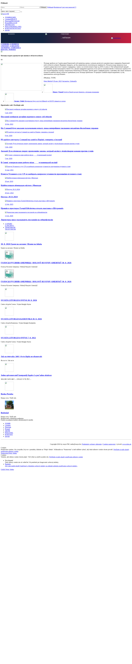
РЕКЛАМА (13, 26)
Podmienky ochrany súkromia (92, 444)
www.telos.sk (126, 444)
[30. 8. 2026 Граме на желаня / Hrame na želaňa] (66, 236)
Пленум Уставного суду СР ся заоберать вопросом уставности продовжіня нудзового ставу (41, 174)
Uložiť (3, 469)
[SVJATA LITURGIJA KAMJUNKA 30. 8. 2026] (66, 311)
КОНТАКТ (13, 28)
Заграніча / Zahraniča (69, 81)
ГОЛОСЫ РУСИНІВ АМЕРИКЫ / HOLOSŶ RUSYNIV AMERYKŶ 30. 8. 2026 (36, 263)
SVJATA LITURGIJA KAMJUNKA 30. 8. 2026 (21, 319)
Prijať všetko (12, 453)
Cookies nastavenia (109, 444)
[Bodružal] (66, 405)
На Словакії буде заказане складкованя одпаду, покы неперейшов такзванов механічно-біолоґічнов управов (49, 128)
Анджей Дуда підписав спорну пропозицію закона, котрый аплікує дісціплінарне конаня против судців (47, 151)
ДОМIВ (10, 17)
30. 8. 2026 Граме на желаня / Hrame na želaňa (21, 244)
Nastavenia (4, 453)
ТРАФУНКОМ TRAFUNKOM (10, 228)
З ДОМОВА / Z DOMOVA (10, 44)
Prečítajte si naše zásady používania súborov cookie (66, 457)
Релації (11, 23)
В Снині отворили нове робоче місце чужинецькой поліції (29, 162)
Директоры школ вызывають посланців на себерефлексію (27, 220)
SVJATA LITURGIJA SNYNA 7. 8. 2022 (18, 338)
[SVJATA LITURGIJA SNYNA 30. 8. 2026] (66, 292)
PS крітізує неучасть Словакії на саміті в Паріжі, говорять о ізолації (31, 139)
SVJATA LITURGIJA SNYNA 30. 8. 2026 (19, 300)
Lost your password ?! (69, 7)
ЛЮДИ (10, 25)
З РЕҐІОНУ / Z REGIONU (10, 46)
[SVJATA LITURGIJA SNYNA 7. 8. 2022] (66, 330)
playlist (7, 30)
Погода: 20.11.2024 (9, 197)
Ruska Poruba (7, 394)
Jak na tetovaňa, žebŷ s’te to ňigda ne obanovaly (21, 356)
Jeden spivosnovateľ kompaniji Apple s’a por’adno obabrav (26, 375)
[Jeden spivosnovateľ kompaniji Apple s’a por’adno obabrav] (66, 367)
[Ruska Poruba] (66, 386)
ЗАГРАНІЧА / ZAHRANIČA (11, 48)
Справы (11, 19)
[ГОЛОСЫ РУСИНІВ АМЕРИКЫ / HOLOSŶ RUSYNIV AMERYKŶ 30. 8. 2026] (66, 255)
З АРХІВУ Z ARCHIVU (9, 224)
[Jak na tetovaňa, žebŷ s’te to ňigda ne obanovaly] (66, 349)
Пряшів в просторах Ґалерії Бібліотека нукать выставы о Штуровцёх (32, 208)
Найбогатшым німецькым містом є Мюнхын (21, 185)
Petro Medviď (48, 81)
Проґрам (12, 21)
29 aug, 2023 (57, 81)
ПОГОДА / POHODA (8, 49)
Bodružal (5, 413)
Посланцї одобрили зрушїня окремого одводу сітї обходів (26, 117)
